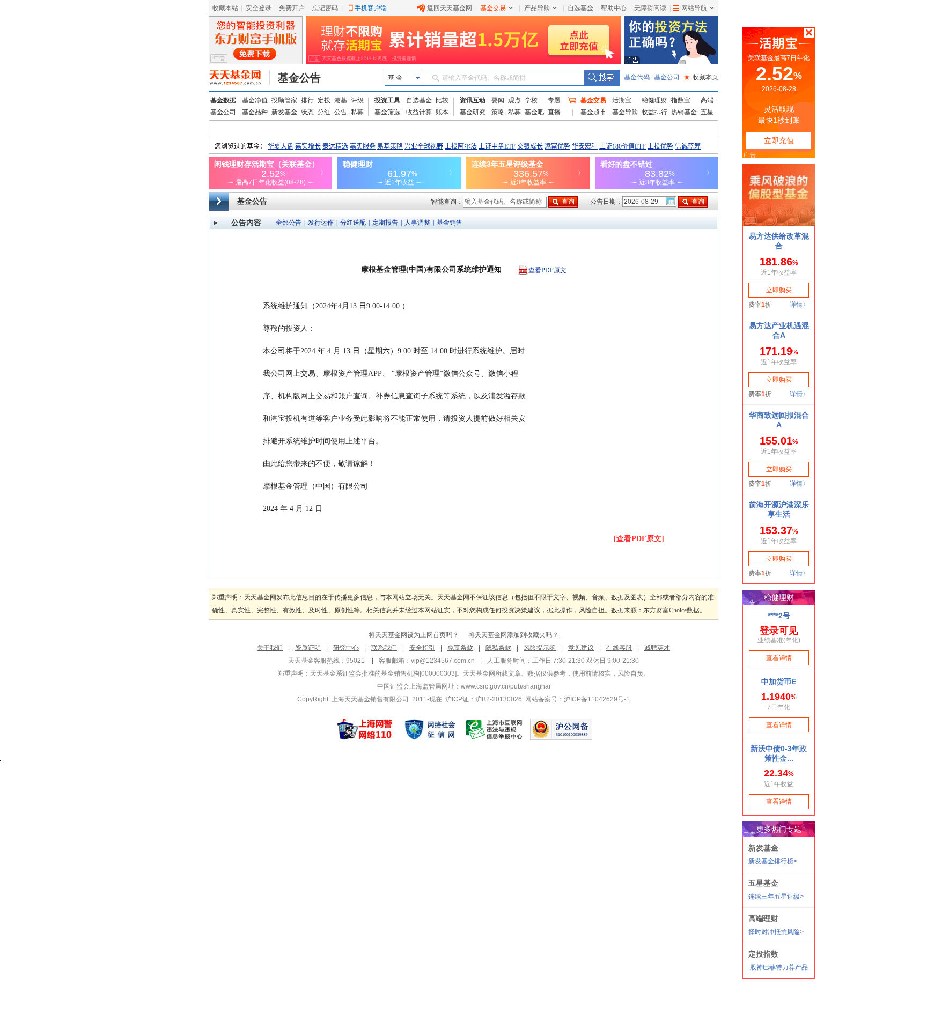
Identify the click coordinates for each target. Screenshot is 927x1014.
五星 (707, 112)
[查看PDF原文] (639, 539)
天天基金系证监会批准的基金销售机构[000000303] (383, 673)
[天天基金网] (239, 78)
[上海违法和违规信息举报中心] (494, 729)
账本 (442, 112)
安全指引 (422, 648)
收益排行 (654, 112)
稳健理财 (654, 100)
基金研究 (472, 112)
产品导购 (537, 8)
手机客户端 (371, 8)
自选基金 (580, 8)
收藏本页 (701, 77)
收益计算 (419, 112)
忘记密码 (325, 8)
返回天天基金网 (449, 8)
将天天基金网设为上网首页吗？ (414, 635)
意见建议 (581, 648)
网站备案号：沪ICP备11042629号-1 (577, 699)
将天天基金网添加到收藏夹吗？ (513, 635)
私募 (357, 112)
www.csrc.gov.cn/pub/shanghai (505, 686)
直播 (554, 112)
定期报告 (385, 222)
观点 (514, 100)
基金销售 (449, 222)
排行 (307, 100)
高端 (707, 100)
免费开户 (292, 8)
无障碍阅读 (650, 8)
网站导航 (694, 8)
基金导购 (625, 112)
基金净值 (255, 100)
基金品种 (255, 112)
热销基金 (684, 112)
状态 (307, 112)
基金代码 (637, 77)
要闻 (497, 100)
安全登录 (258, 8)
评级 (357, 100)
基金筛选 (387, 112)
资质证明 (308, 648)
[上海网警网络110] (364, 729)
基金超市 (593, 112)
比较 (442, 100)
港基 (340, 100)
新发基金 (284, 112)
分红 (324, 112)
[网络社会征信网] (429, 729)
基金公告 (299, 78)
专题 (554, 100)
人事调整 (417, 222)
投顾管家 (284, 100)
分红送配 (353, 222)
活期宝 (621, 100)
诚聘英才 (657, 648)
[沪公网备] (561, 729)
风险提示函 (540, 648)
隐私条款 (498, 648)
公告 (340, 112)
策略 (497, 112)
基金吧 (534, 112)
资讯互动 (472, 100)
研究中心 (346, 648)
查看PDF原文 (547, 270)
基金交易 (493, 8)
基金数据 (223, 100)
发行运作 (321, 222)
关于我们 (270, 648)
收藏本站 (225, 8)
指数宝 (680, 100)
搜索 (601, 77)
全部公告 (288, 222)
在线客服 (619, 648)
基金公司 (667, 77)
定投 (324, 100)
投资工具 (387, 100)
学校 (531, 100)
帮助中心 (614, 8)
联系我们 (384, 648)
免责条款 (460, 648)
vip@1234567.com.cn (443, 660)
